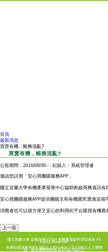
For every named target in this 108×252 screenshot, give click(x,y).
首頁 (4, 134)
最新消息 (9, 140)
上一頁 (9, 227)
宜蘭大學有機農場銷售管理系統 (54, 11)
